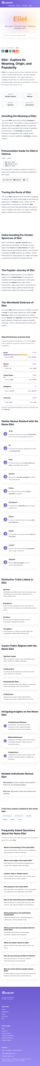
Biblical (13, 819)
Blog (30, 5)
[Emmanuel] (20, 505)
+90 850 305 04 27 (8, 1056)
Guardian (28, 816)
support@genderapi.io (8, 1053)
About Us (4, 1031)
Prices (18, 5)
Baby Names (10, 48)
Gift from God (19, 816)
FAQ (3, 1018)
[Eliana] (20, 519)
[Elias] (20, 462)
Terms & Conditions (8, 1035)
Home (3, 48)
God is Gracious (7, 816)
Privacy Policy (6, 1033)
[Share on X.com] (6, 51)
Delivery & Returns (7, 1038)
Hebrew (5, 819)
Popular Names (6, 1040)
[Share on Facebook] (2, 51)
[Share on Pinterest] (13, 51)
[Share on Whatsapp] (10, 51)
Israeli (19, 819)
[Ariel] (20, 433)
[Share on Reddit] (17, 51)
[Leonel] (20, 548)
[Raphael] (20, 562)
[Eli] (20, 448)
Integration (11, 5)
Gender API (7, 409)
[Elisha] (20, 491)
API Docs (24, 5)
